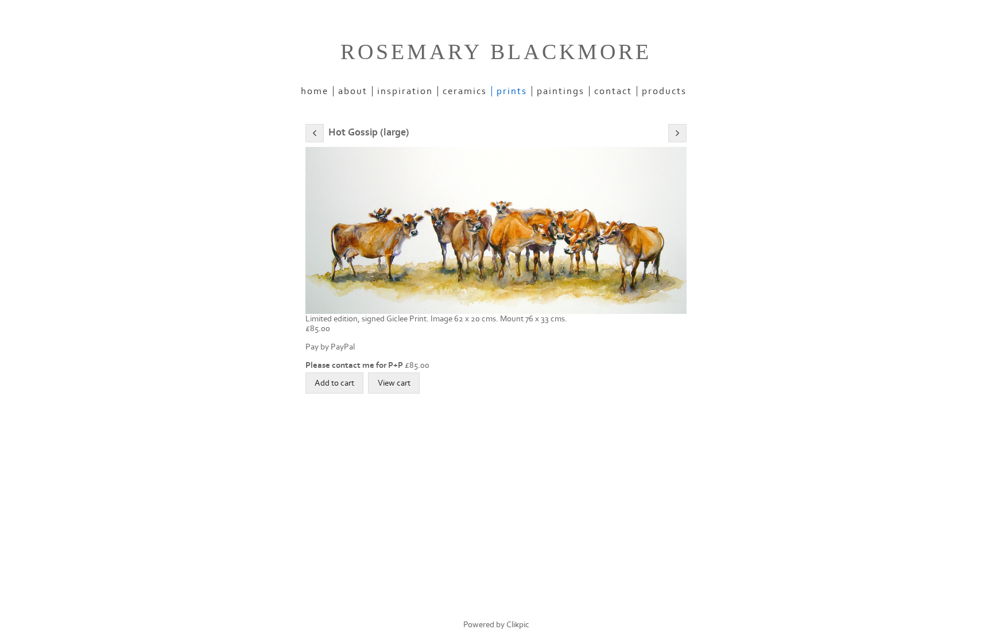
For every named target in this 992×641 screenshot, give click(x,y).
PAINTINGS (560, 91)
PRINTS (512, 91)
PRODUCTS (664, 91)
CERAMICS (465, 91)
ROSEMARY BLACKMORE (496, 52)
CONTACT (613, 91)
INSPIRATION (405, 91)
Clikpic (517, 625)
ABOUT (352, 91)
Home (314, 91)
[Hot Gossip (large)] (496, 230)
